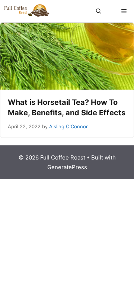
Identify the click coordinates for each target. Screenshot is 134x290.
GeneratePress (67, 167)
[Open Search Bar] (98, 11)
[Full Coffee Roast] (27, 11)
